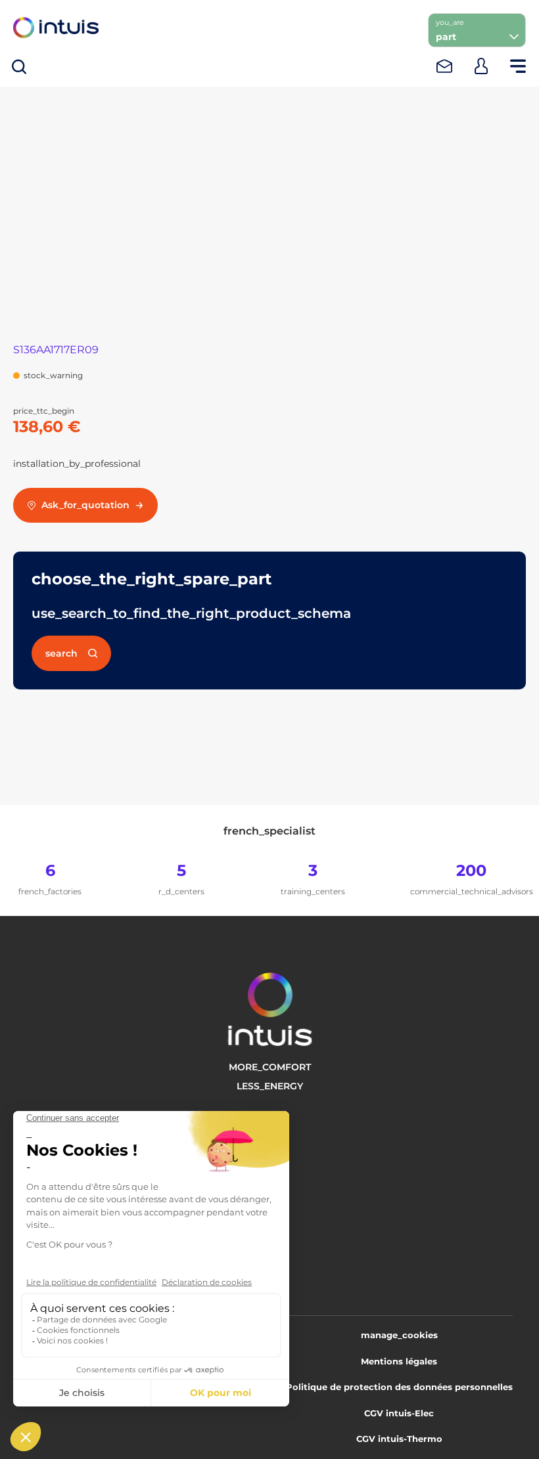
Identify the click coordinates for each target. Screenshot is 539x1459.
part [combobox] (446, 37)
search (61, 653)
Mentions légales (399, 1361)
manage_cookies (399, 1335)
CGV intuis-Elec (399, 1413)
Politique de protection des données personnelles (399, 1387)
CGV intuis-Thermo (399, 1438)
